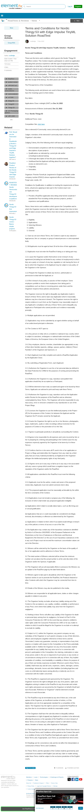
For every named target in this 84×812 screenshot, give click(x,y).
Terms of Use (54, 783)
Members (29, 777)
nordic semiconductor (9, 90)
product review (12, 82)
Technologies (44, 777)
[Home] (11, 6)
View (80, 808)
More (6, 19)
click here (41, 124)
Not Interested (40, 808)
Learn (36, 777)
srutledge (12, 55)
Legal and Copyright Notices (44, 786)
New (78, 21)
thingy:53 (11, 101)
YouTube (80, 779)
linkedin (76, 779)
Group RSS (11, 43)
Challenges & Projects (56, 777)
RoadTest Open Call (43, 791)
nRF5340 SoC (12, 85)
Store (36, 780)
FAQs (47, 783)
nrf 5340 (10, 97)
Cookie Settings (31, 789)
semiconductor (13, 94)
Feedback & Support (38, 783)
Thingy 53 (11, 107)
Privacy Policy (30, 786)
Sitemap (55, 786)
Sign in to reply (30, 768)
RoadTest (11, 79)
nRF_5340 (11, 116)
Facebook (73, 779)
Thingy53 (11, 104)
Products (30, 780)
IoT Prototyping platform (11, 112)
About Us (28, 783)
